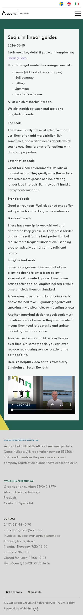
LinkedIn (36, 592)
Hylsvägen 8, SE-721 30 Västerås (27, 563)
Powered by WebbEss (17, 608)
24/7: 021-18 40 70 (17, 524)
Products (10, 497)
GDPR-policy (66, 603)
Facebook (15, 592)
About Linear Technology (22, 492)
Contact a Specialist (18, 503)
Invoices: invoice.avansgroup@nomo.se (32, 536)
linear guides (17, 58)
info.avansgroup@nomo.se (23, 530)
